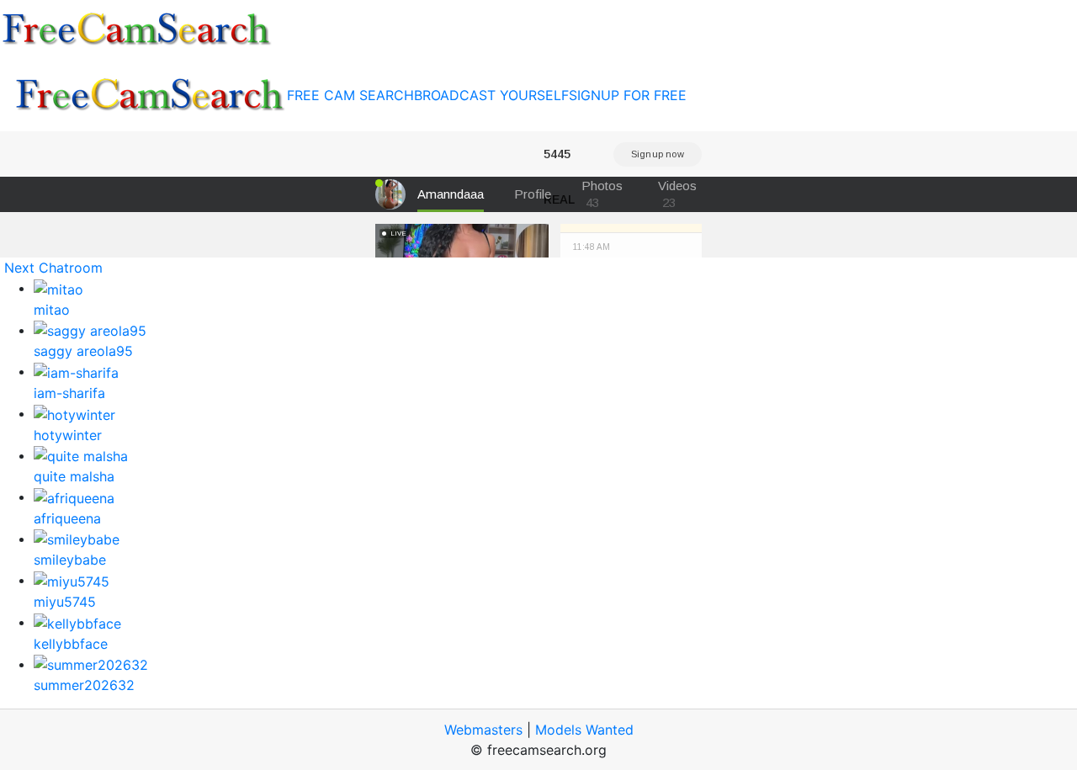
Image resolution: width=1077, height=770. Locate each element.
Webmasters (483, 729)
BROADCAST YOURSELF (491, 95)
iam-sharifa (69, 393)
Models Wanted (584, 729)
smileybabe (70, 559)
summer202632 (84, 685)
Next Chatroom (53, 267)
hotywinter (68, 435)
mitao (52, 309)
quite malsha (74, 476)
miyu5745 (65, 601)
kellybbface (71, 643)
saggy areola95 (83, 351)
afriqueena (67, 518)
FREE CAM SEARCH (350, 95)
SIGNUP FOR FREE (628, 95)
